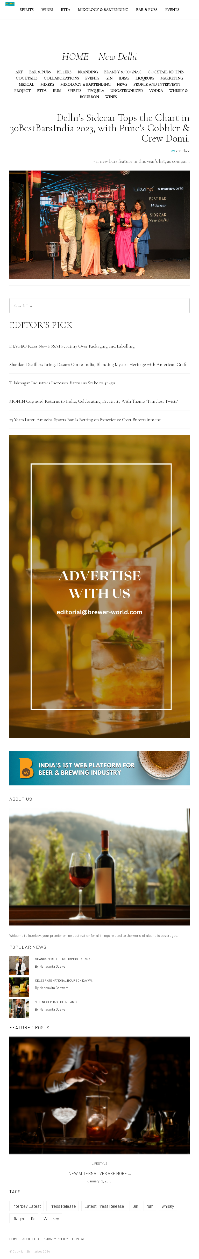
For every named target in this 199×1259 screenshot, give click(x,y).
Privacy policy (55, 1239)
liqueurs (145, 78)
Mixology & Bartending (85, 84)
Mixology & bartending (103, 9)
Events (172, 9)
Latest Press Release (104, 1206)
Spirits (27, 9)
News (122, 84)
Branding (88, 72)
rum (149, 1206)
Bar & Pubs (147, 9)
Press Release (62, 1206)
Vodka (156, 90)
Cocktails (27, 78)
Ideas (124, 78)
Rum (57, 90)
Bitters (64, 72)
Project (22, 90)
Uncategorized (126, 90)
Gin (108, 78)
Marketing (171, 78)
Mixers (47, 84)
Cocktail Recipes (166, 72)
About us (30, 1239)
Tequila (96, 90)
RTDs (42, 90)
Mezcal (26, 84)
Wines (47, 9)
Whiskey (51, 1218)
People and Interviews (157, 84)
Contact (79, 1239)
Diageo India (23, 1218)
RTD (65, 9)
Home (13, 1239)
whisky (168, 1206)
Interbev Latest (26, 1206)
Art (19, 72)
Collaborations (61, 78)
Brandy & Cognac (122, 72)
